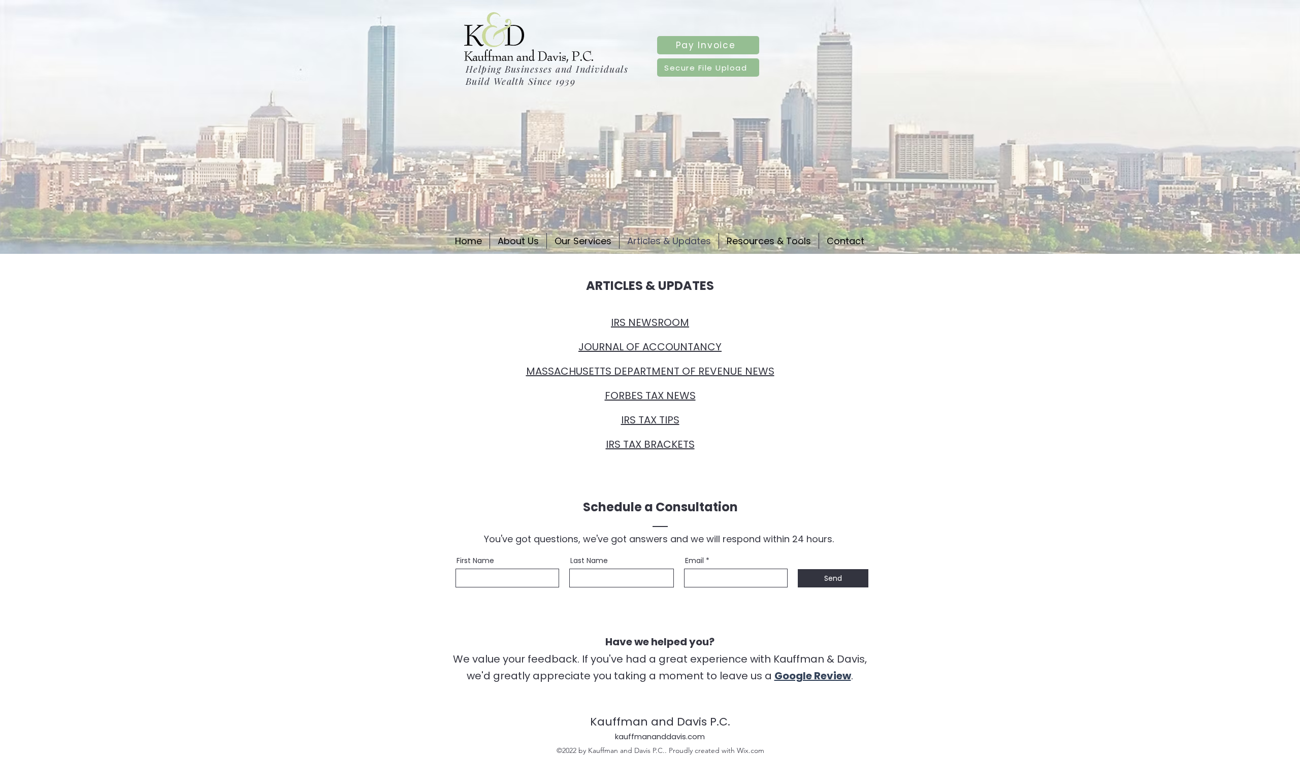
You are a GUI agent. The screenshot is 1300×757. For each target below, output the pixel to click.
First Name (475, 560)
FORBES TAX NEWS (650, 395)
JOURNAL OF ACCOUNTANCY (650, 347)
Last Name (589, 560)
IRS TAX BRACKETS (650, 444)
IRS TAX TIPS (650, 420)
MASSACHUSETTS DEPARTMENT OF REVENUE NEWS (650, 371)
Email (694, 560)
